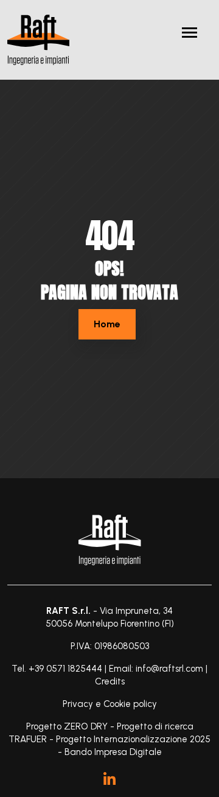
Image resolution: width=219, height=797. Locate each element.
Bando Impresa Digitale (113, 752)
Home (107, 324)
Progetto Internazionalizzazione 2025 (133, 739)
